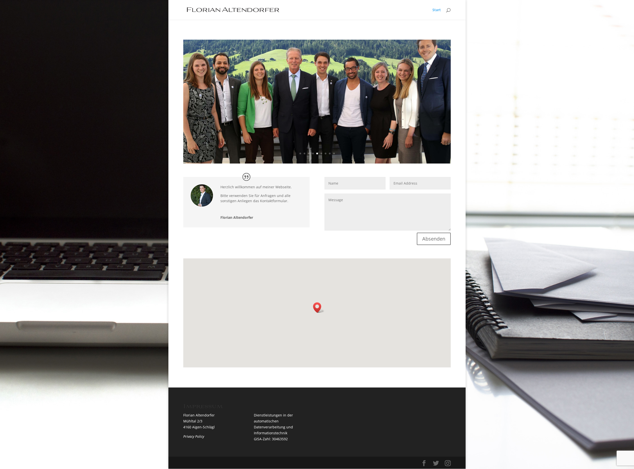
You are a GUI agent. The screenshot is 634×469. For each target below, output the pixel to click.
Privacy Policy (193, 436)
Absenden (433, 238)
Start (436, 10)
